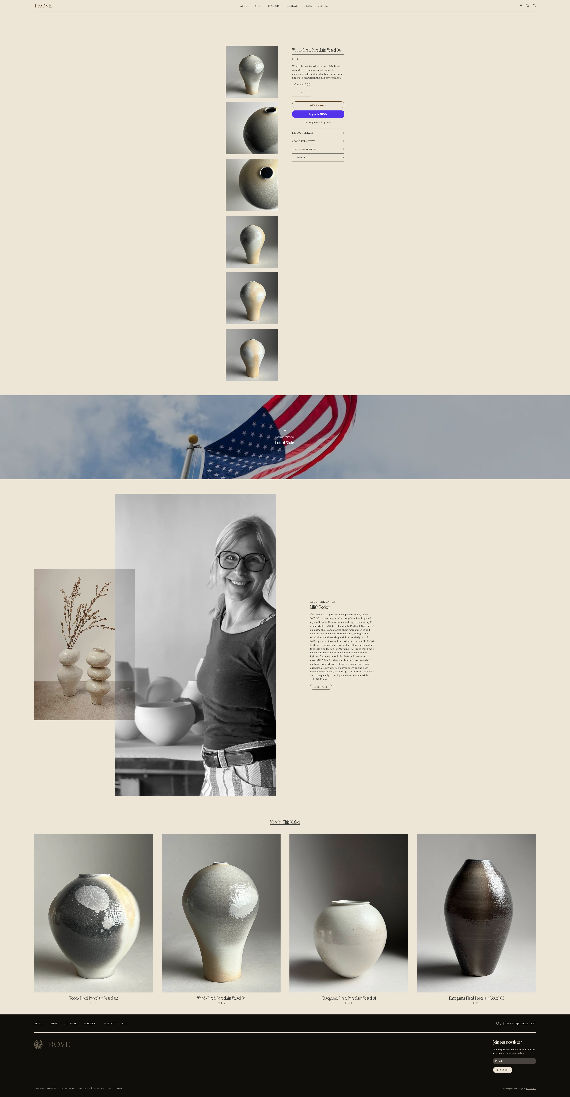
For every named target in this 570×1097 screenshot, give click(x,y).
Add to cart (318, 104)
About (244, 5)
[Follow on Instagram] (497, 1023)
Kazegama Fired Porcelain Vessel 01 (349, 998)
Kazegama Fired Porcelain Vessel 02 (476, 998)
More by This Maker (285, 822)
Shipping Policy (84, 1088)
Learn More (321, 686)
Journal (291, 5)
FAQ (124, 1023)
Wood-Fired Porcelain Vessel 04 (221, 998)
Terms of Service (67, 1088)
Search (110, 1088)
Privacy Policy (98, 1088)
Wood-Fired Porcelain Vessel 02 (93, 998)
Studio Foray (531, 1088)
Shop (258, 5)
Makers (274, 5)
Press (308, 5)
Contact (324, 5)
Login (119, 1088)
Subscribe (503, 1069)
